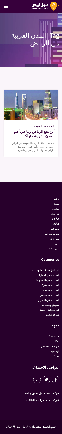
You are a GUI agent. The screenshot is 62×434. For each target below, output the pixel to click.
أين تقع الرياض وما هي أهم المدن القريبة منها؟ (34, 133)
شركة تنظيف (52, 315)
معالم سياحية (51, 233)
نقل (57, 243)
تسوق (56, 204)
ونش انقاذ (54, 248)
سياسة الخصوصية (49, 346)
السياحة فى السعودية (44, 126)
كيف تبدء (54, 351)
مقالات (55, 356)
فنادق (56, 223)
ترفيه (56, 199)
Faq (57, 341)
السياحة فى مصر (49, 295)
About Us (54, 336)
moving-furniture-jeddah (44, 270)
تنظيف (55, 209)
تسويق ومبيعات (50, 305)
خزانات (55, 214)
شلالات (55, 219)
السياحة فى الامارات (48, 275)
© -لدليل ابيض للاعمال (18, 427)
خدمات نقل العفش (48, 310)
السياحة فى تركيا (49, 285)
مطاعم (55, 228)
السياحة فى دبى (50, 290)
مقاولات (54, 238)
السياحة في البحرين (48, 300)
